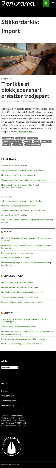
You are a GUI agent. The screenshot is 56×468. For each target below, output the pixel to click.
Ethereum (33, 138)
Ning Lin (7, 144)
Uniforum (9, 313)
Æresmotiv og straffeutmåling (14, 165)
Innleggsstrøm (7, 396)
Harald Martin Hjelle (12, 141)
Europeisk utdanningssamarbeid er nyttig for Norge (23, 339)
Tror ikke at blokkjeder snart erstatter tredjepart (25, 90)
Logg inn (5, 391)
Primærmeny (52, 3)
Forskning (6, 79)
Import (28, 141)
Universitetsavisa (13, 276)
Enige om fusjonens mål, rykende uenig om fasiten (22, 302)
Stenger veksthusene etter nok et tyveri (18, 326)
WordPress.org (7, 405)
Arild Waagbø (16, 416)
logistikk (47, 141)
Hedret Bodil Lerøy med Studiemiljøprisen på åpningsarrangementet (20, 186)
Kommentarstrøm (9, 400)
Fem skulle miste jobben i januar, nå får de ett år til (22, 292)
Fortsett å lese (27, 131)
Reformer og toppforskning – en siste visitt (19, 297)
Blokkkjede (8, 138)
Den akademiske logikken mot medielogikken (20, 287)
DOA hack (21, 138)
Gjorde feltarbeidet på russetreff (15, 258)
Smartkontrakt (33, 144)
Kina (37, 141)
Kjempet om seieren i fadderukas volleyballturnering (23, 180)
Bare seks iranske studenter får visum (17, 253)
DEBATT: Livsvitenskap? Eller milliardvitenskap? (21, 344)
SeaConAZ (18, 144)
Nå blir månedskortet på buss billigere (17, 282)
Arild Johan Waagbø (26, 102)
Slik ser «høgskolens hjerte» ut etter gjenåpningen (22, 170)
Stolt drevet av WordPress (10, 465)
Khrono (8, 232)
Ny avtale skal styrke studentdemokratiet (19, 175)
